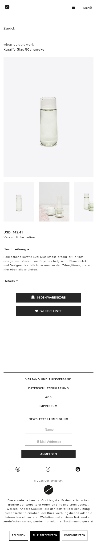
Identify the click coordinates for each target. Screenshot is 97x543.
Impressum (48, 406)
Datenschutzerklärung (48, 388)
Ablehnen (18, 535)
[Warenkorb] (73, 8)
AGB (48, 397)
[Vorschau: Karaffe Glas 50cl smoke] (19, 202)
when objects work (19, 45)
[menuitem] (33, 11)
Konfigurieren (74, 535)
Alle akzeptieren (45, 535)
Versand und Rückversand (48, 379)
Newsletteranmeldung (48, 419)
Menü (87, 7)
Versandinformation (19, 237)
